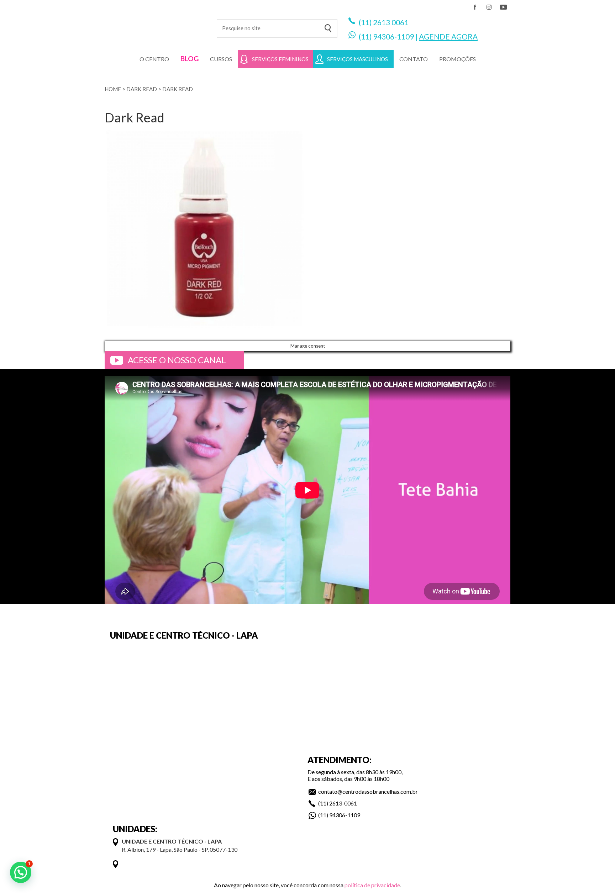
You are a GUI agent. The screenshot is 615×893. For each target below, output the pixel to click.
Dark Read (141, 89)
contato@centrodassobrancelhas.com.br (368, 791)
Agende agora (448, 36)
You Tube (503, 7)
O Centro (154, 59)
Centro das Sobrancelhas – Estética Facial (155, 25)
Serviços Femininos (280, 59)
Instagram (489, 7)
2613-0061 (343, 803)
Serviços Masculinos (357, 59)
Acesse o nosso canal (177, 360)
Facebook (474, 7)
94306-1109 (393, 36)
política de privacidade (372, 885)
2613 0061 (391, 22)
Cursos (221, 59)
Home (113, 89)
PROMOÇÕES (457, 59)
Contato (413, 59)
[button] (20, 872)
